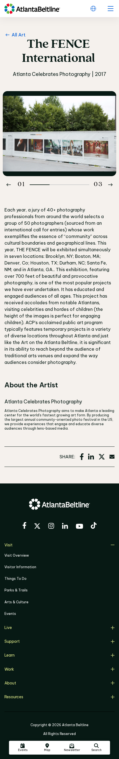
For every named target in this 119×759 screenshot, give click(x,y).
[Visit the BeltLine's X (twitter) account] (37, 526)
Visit (8, 545)
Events (10, 614)
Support (12, 641)
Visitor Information (20, 567)
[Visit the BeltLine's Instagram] (51, 526)
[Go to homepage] (32, 9)
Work (9, 669)
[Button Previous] (8, 185)
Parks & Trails (16, 590)
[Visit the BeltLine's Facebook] (24, 526)
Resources (13, 696)
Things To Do (15, 578)
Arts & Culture (16, 602)
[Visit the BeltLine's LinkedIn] (65, 526)
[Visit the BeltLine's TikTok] (94, 526)
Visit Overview (16, 555)
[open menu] (110, 8)
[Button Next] (110, 185)
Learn (9, 655)
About (10, 683)
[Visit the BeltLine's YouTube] (79, 527)
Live (8, 627)
